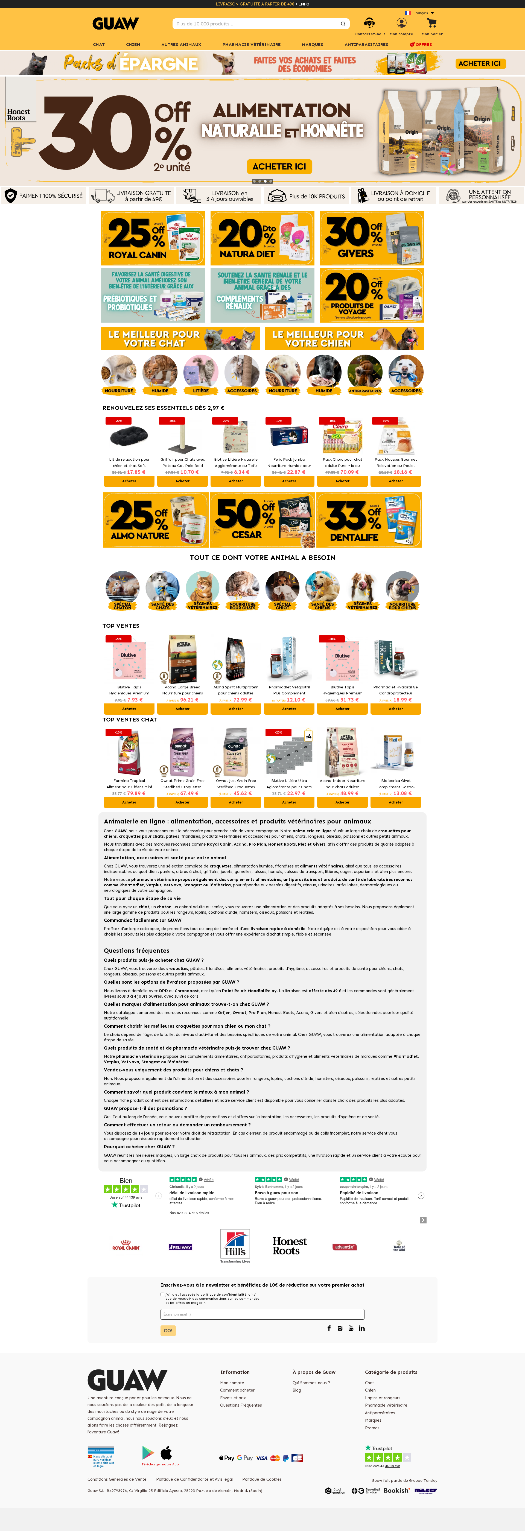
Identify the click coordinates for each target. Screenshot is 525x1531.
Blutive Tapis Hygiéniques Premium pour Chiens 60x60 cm (129, 691)
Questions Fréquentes (241, 1405)
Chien (370, 1390)
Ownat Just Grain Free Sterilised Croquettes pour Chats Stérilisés (236, 784)
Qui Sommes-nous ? (311, 1382)
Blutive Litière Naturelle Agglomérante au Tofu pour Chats (182, 463)
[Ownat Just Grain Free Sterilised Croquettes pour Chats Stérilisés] (236, 752)
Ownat (239, 1012)
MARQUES (312, 44)
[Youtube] (351, 1328)
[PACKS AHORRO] (262, 63)
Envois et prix (233, 1397)
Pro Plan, (258, 1012)
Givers (316, 1012)
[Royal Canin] (126, 1246)
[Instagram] (340, 1328)
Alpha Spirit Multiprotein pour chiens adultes (236, 690)
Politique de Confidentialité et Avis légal (194, 1479)
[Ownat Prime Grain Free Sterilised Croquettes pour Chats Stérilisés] (182, 752)
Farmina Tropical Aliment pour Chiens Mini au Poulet (129, 784)
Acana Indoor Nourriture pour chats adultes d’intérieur (342, 784)
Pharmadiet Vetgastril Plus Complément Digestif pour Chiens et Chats (289, 691)
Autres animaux (181, 44)
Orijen (224, 1012)
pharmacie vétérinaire (154, 879)
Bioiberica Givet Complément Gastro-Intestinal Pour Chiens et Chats (396, 784)
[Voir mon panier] (432, 23)
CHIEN (133, 44)
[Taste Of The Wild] (399, 1246)
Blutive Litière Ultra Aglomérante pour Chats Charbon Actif (289, 784)
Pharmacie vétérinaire (386, 1405)
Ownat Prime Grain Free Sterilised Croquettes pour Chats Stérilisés (183, 784)
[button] (109, 451)
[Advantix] (345, 1246)
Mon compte (232, 1382)
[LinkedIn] (361, 1328)
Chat (99, 44)
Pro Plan (257, 844)
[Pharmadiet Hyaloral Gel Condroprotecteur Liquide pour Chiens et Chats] (396, 659)
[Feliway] (181, 1246)
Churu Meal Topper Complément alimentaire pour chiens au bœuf (396, 463)
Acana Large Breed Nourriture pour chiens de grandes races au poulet (182, 691)
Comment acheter (237, 1390)
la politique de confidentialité (221, 1294)
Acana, (303, 1012)
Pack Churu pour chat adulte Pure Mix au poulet (289, 463)
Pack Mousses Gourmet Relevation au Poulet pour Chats (342, 463)
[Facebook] (329, 1328)
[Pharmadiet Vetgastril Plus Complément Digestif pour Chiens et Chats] (289, 659)
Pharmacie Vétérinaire (252, 44)
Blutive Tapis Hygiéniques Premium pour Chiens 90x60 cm (342, 691)
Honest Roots (281, 1012)
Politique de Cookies (262, 1479)
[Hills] (235, 1246)
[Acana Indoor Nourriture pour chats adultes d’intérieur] (342, 752)
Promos (372, 1427)
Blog (297, 1390)
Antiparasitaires (366, 44)
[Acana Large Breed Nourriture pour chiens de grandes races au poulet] (182, 659)
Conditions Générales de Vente (117, 1479)
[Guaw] (116, 24)
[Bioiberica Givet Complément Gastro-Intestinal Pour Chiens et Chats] (396, 752)
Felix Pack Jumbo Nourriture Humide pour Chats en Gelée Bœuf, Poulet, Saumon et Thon (236, 463)
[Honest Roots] (290, 1246)
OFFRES (424, 44)
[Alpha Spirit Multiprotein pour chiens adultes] (236, 659)
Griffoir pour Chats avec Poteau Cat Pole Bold (129, 462)
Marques (373, 1420)
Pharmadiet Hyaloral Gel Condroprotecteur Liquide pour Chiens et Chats (396, 691)
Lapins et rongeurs (382, 1397)
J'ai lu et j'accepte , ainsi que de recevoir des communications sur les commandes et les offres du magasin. (212, 1299)
